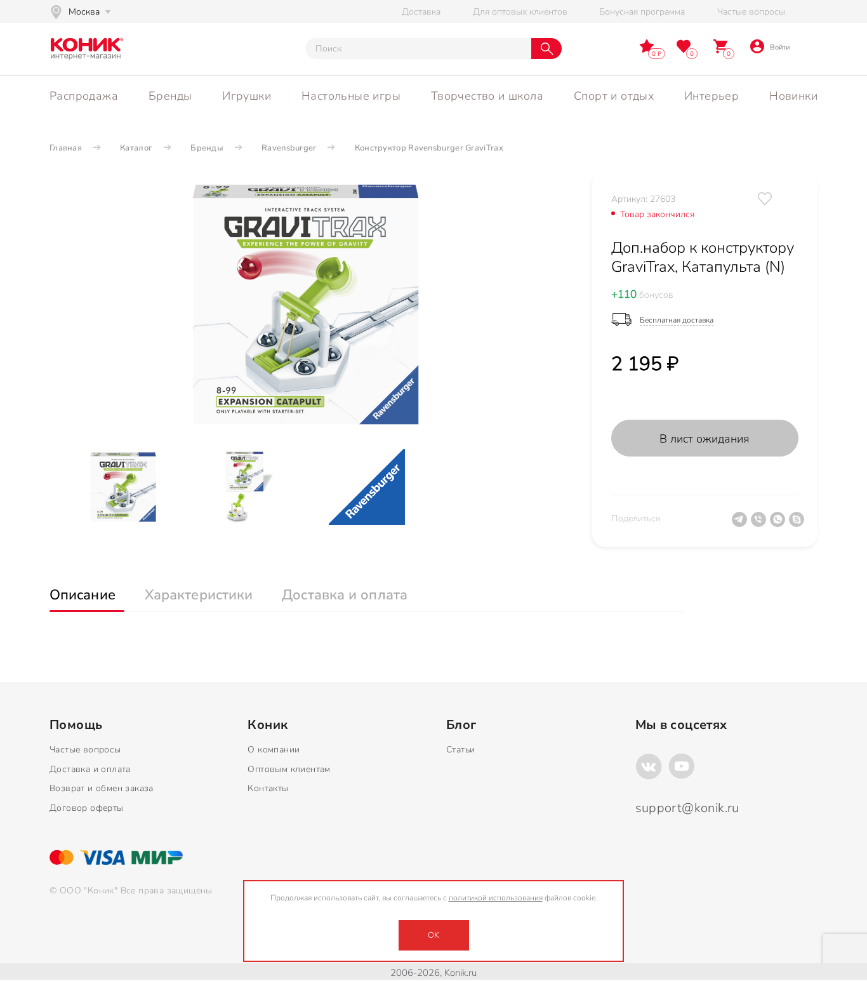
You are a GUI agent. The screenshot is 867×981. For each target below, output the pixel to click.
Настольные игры (350, 95)
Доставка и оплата (90, 769)
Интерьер (711, 95)
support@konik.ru (687, 808)
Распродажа (84, 95)
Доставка (421, 12)
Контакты (268, 788)
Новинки (793, 95)
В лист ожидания (704, 438)
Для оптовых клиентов (520, 12)
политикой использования (496, 898)
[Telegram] (741, 524)
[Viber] (760, 524)
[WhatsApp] (779, 524)
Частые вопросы (751, 12)
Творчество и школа (487, 95)
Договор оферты (87, 808)
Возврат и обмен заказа (102, 788)
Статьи (460, 750)
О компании (274, 750)
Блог (461, 725)
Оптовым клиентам (289, 769)
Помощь (76, 725)
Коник (268, 725)
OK (433, 935)
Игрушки (246, 95)
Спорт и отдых (614, 95)
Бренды (170, 95)
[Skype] (798, 524)
